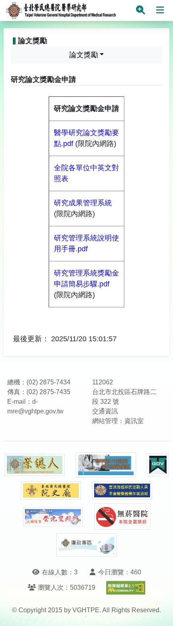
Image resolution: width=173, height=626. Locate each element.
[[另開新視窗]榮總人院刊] (34, 465)
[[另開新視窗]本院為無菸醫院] (122, 516)
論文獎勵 (83, 55)
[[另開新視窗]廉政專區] (86, 545)
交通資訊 (105, 411)
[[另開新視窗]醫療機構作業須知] (122, 491)
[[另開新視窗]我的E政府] (158, 464)
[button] (159, 612)
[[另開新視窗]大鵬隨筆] (53, 517)
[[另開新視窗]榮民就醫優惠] (106, 465)
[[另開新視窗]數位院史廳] (51, 490)
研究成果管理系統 (83, 203)
